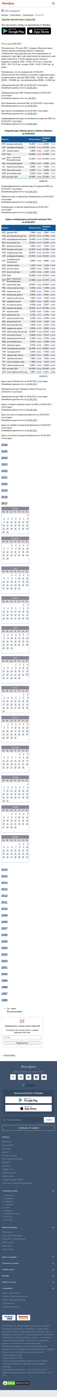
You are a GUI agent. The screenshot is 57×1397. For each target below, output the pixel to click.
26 (15, 529)
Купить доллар (8, 1242)
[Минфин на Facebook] (13, 1077)
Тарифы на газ (8, 1169)
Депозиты (6, 1166)
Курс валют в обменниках (12, 1236)
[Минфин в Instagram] (36, 1077)
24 (7, 529)
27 (19, 529)
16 (4, 525)
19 (15, 525)
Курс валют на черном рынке (13, 1239)
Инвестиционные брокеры (12, 1159)
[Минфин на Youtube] (44, 1077)
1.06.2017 (31, 98)
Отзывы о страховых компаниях (15, 1296)
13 (19, 522)
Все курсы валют (14, 1011)
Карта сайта (9, 1055)
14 (23, 522)
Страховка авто (8, 1303)
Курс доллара (7, 1145)
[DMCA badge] (28, 1383)
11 (11, 522)
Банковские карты (9, 1156)
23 (4, 529)
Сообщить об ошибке (28, 1128)
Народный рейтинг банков (12, 1180)
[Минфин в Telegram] (21, 1077)
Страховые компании (10, 1307)
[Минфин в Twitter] (28, 1077)
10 (7, 522)
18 (11, 525)
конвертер (43, 181)
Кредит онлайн (8, 1176)
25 (11, 529)
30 (4, 532)
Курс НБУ (6, 1152)
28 (23, 529)
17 (7, 525)
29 (27, 529)
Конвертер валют (9, 1173)
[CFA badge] (38, 1318)
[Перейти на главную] (8, 3)
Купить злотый (8, 1249)
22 (27, 525)
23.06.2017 (32, 88)
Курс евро (6, 1149)
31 (7, 532)
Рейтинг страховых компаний (13, 1300)
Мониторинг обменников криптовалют (17, 1183)
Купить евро (7, 1246)
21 (23, 525)
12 (15, 522)
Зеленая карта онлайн (11, 1293)
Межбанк (6, 1162)
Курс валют (6, 1142)
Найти (49, 1120)
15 (27, 522)
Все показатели (13, 11)
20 (19, 525)
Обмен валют (7, 1232)
